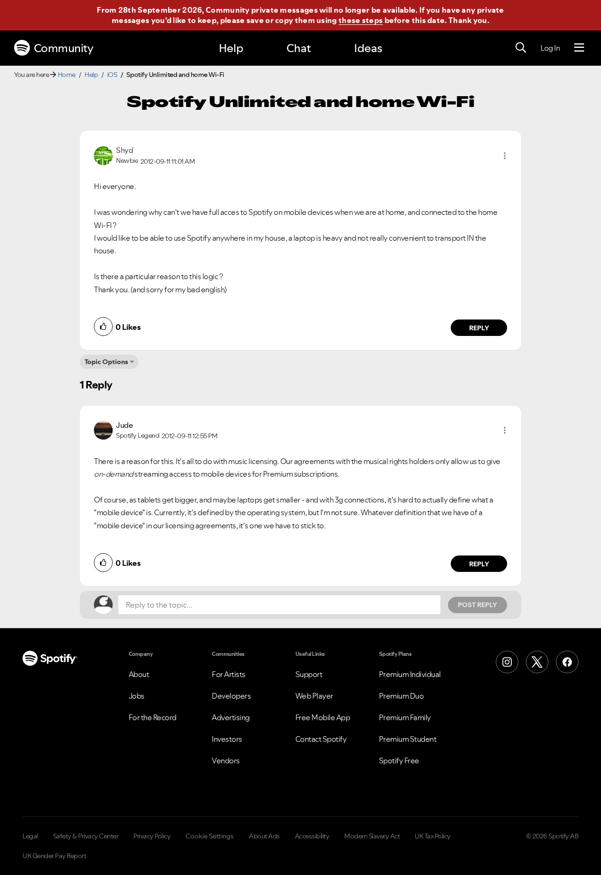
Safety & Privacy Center (86, 836)
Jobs (137, 696)
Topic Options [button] (106, 361)
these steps (361, 20)
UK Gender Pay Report (54, 856)
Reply (479, 328)
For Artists (229, 674)
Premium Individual (410, 674)
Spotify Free (399, 760)
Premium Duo (401, 696)
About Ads (264, 836)
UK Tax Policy (433, 836)
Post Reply (477, 604)
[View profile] (103, 155)
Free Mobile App (322, 717)
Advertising (231, 717)
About (139, 674)
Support (309, 674)
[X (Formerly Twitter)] (537, 662)
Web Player (314, 696)
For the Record (153, 717)
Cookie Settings (209, 836)
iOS (112, 74)
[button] (505, 156)
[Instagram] (507, 662)
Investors (227, 739)
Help (231, 48)
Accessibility (312, 836)
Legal (30, 836)
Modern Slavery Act (372, 836)
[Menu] (579, 47)
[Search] (521, 48)
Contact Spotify (321, 739)
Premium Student (408, 739)
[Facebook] (567, 662)
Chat (298, 48)
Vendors (226, 760)
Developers (231, 696)
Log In (550, 48)
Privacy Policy (151, 836)
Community (63, 48)
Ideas (368, 48)
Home (67, 74)
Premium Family (405, 717)
